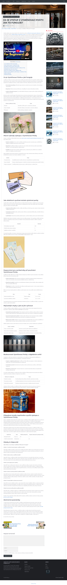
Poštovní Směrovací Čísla (29, 567)
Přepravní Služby (14, 16)
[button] (64, 1)
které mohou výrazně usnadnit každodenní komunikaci (32, 138)
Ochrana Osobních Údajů (59, 577)
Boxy (27, 564)
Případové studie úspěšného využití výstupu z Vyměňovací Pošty (15, 71)
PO (25, 564)
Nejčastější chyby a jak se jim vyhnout (10, 69)
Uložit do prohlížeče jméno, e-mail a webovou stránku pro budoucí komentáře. (19, 552)
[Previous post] (3, 525)
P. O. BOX (8, 1)
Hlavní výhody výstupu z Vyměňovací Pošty (11, 65)
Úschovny (18, 1)
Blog (46, 564)
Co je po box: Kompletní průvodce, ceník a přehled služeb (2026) (53, 41)
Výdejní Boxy (27, 571)
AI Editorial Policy (33, 583)
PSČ (13, 1)
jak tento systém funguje (8, 497)
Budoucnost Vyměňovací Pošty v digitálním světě (12, 70)
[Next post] (44, 525)
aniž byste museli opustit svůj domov (34, 33)
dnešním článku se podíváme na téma (19, 34)
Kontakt (33, 1)
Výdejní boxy (24, 1)
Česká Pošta (7, 16)
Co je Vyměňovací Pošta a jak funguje (10, 63)
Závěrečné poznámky (7, 74)
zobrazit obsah (17, 61)
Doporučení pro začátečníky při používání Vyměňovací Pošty (14, 67)
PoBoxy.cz (7, 25)
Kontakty (47, 567)
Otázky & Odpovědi (7, 73)
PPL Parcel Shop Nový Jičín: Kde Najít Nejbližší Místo (15, 525)
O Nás (29, 1)
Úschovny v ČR (27, 569)
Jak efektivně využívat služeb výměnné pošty (11, 66)
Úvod (3, 1)
